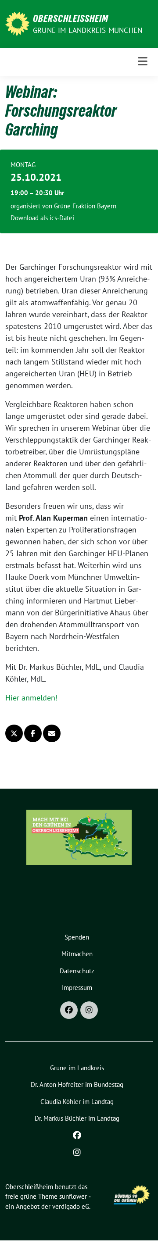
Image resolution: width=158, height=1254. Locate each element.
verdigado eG (70, 1206)
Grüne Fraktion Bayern (85, 206)
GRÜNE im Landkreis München (87, 30)
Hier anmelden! (31, 698)
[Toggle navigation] (143, 61)
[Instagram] (89, 1010)
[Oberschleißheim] (17, 23)
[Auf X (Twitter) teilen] (14, 733)
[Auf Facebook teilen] (33, 733)
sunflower (73, 1196)
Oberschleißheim (70, 18)
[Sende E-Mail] (52, 733)
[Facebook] (69, 1010)
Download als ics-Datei (42, 218)
